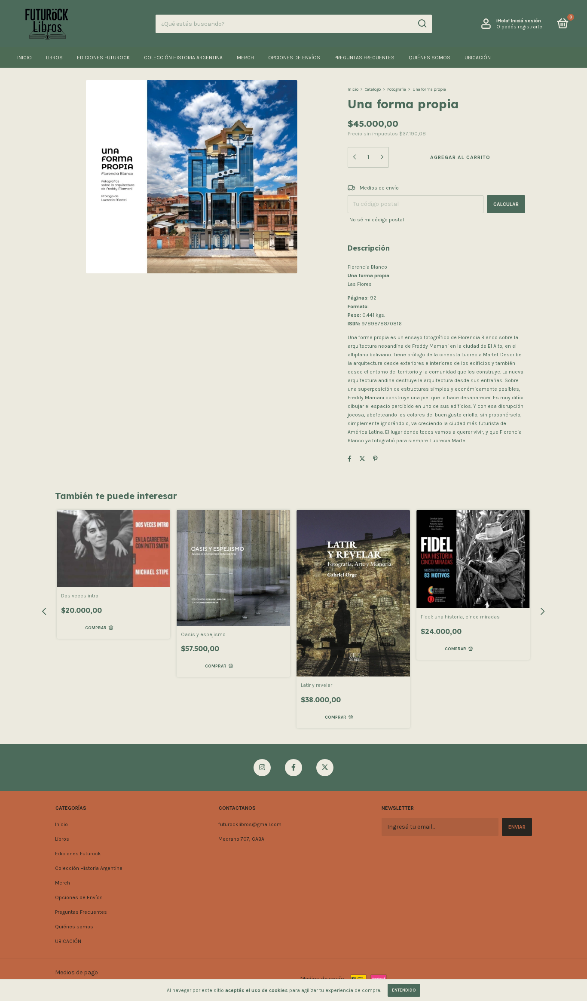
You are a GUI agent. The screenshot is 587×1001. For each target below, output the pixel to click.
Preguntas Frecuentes (364, 58)
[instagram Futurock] (262, 767)
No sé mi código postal (376, 220)
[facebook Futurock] (293, 767)
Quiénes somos (429, 58)
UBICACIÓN (478, 58)
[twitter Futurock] (324, 767)
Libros (54, 58)
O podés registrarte (519, 27)
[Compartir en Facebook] (350, 458)
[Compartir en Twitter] (362, 458)
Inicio (24, 58)
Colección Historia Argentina (183, 58)
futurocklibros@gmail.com (249, 824)
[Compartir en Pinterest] (375, 458)
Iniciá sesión (526, 21)
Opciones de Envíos (294, 58)
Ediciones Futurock (103, 58)
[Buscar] (422, 23)
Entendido (404, 990)
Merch (245, 58)
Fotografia (396, 89)
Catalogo (373, 89)
